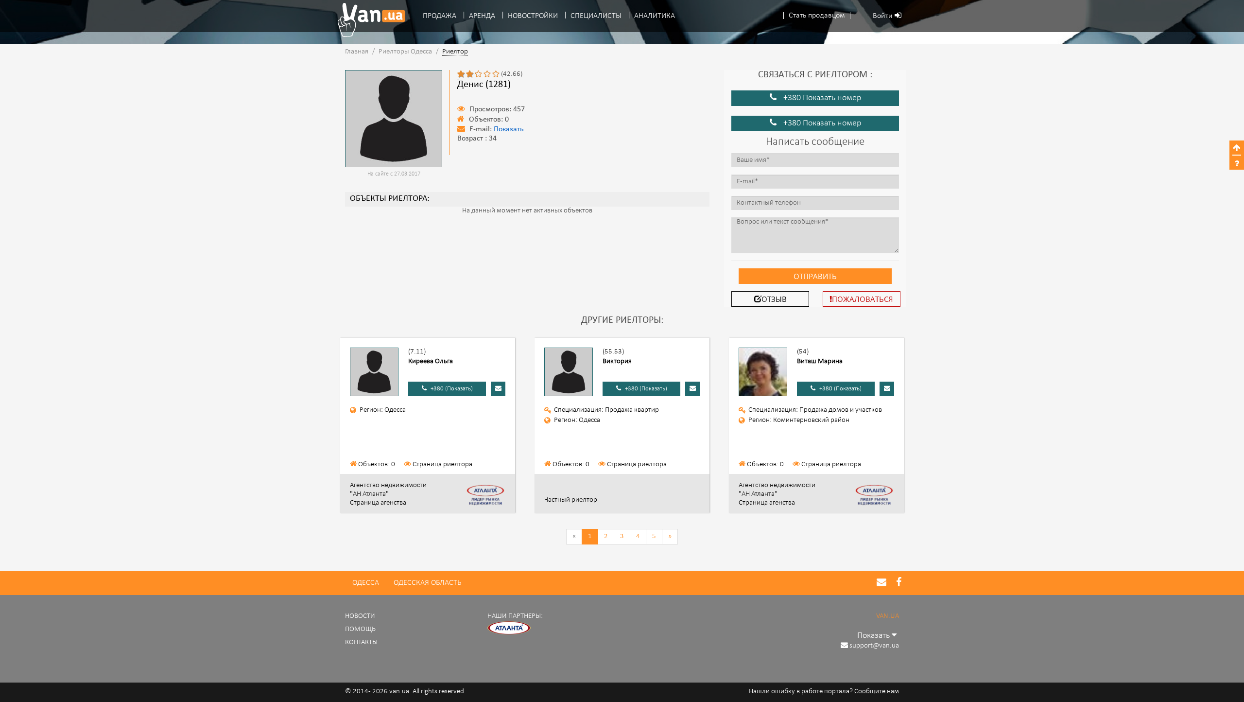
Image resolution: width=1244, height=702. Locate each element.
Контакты (361, 642)
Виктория (617, 361)
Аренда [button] (482, 16)
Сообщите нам (876, 691)
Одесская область (427, 583)
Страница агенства (378, 503)
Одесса (365, 583)
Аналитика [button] (654, 16)
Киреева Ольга (430, 361)
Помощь (360, 629)
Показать (509, 129)
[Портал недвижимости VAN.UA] (368, 20)
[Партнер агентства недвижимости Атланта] (509, 628)
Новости (360, 616)
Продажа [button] (439, 16)
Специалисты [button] (596, 16)
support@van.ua (874, 645)
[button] (817, 16)
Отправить (815, 276)
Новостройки (533, 16)
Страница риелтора (442, 464)
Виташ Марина (820, 361)
